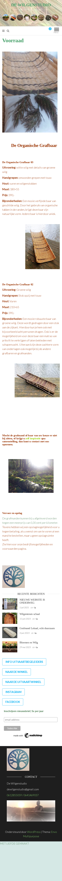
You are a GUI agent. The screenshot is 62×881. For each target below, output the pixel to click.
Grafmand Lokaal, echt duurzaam (37, 628)
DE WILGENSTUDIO (31, 5)
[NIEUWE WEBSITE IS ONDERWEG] (9, 603)
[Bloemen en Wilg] (9, 646)
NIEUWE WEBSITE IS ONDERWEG (32, 601)
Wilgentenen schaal (30, 613)
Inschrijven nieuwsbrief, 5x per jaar (23, 711)
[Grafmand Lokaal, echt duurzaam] (9, 632)
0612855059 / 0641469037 (23, 795)
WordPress (33, 831)
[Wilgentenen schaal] (9, 618)
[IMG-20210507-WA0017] (34, 17)
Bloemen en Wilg (29, 642)
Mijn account (36, 30)
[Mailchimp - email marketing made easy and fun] (28, 735)
